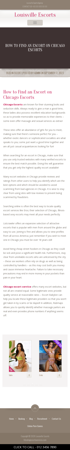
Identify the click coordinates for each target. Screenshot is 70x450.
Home (11, 418)
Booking (21, 418)
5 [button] (40, 384)
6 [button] (44, 384)
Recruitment (42, 418)
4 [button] (36, 384)
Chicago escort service (17, 286)
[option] (22, 358)
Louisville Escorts (35, 15)
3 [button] (32, 384)
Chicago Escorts (13, 104)
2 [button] (28, 384)
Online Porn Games (35, 426)
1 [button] (24, 384)
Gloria (13, 375)
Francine (44, 375)
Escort (17, 73)
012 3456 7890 (46, 447)
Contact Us (56, 418)
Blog (31, 418)
